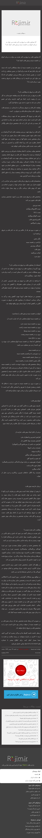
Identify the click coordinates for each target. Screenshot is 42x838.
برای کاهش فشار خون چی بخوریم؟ (27, 738)
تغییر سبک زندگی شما (33, 823)
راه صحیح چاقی (34, 798)
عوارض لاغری (35, 794)
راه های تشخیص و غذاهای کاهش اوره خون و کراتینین (22, 724)
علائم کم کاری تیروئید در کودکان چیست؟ (25, 735)
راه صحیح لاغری (34, 815)
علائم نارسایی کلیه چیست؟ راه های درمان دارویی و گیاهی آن (21, 721)
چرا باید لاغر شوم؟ (33, 805)
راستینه (37, 774)
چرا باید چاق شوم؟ (33, 788)
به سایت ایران (35, 777)
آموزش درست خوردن (33, 832)
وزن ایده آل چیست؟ (33, 809)
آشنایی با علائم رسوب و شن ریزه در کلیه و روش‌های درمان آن (20, 715)
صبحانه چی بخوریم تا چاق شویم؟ (28, 718)
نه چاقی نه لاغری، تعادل (32, 791)
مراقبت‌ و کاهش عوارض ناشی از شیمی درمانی (24, 712)
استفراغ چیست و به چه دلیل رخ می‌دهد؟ (25, 741)
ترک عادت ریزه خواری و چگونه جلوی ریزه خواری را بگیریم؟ (21, 732)
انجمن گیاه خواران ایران (32, 780)
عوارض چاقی (35, 812)
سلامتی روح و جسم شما (32, 826)
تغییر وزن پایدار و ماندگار (32, 829)
